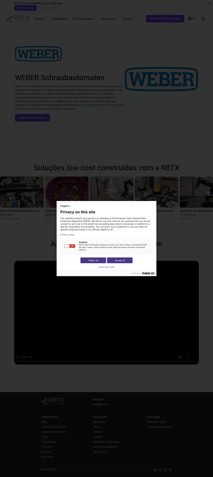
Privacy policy (67, 234)
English (65, 206)
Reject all (93, 260)
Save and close (106, 267)
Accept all (120, 260)
